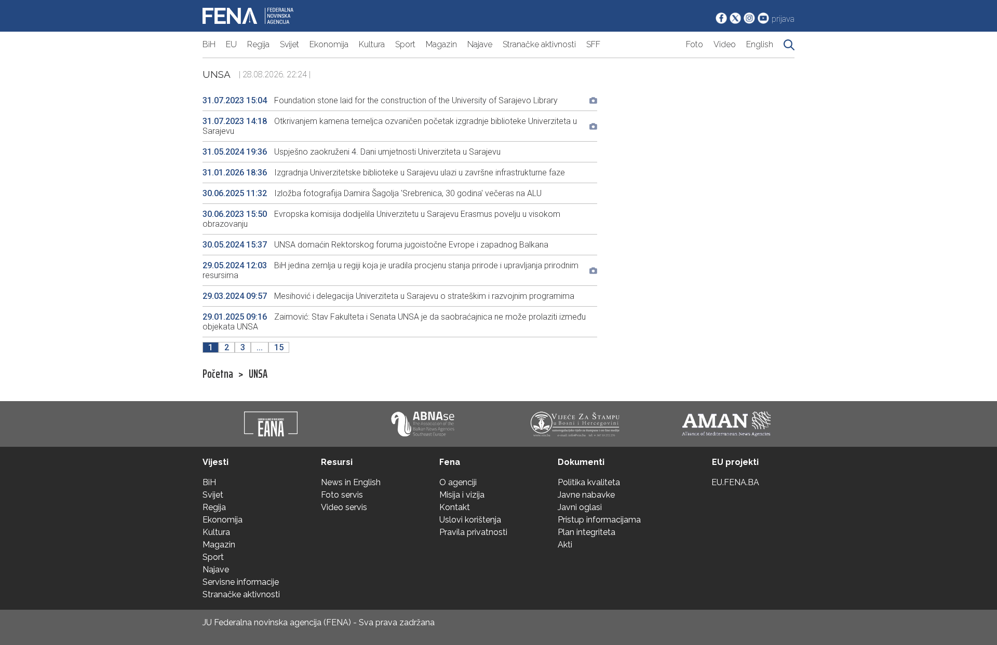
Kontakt (454, 507)
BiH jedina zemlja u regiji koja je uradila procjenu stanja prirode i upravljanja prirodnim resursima (390, 270)
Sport (405, 44)
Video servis (344, 507)
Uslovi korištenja (470, 520)
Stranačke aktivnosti (539, 44)
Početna (218, 374)
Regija (258, 44)
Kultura (372, 44)
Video (724, 44)
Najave (479, 44)
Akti (565, 545)
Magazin (441, 44)
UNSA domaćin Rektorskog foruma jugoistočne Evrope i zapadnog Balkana (375, 245)
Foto (694, 44)
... (260, 347)
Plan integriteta (586, 532)
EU (231, 44)
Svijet (289, 44)
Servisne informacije (241, 582)
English (759, 44)
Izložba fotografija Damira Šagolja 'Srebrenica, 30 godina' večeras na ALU (372, 193)
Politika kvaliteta (589, 482)
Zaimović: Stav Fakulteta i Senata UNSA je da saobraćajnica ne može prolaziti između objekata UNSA (394, 322)
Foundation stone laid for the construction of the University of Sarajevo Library (380, 100)
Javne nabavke (586, 495)
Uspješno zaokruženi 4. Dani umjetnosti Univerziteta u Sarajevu (352, 152)
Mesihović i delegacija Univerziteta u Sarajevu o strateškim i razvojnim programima (388, 296)
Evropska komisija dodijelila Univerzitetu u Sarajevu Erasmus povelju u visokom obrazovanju (381, 219)
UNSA (258, 374)
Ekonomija (328, 44)
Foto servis (342, 495)
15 (279, 347)
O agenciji (458, 482)
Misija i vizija (461, 495)
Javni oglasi (580, 507)
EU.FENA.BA (735, 482)
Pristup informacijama (599, 520)
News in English (351, 482)
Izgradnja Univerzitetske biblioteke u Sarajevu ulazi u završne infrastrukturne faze (384, 172)
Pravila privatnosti (473, 532)
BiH (209, 44)
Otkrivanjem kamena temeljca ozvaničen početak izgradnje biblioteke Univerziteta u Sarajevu (390, 126)
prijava (783, 19)
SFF (593, 44)
